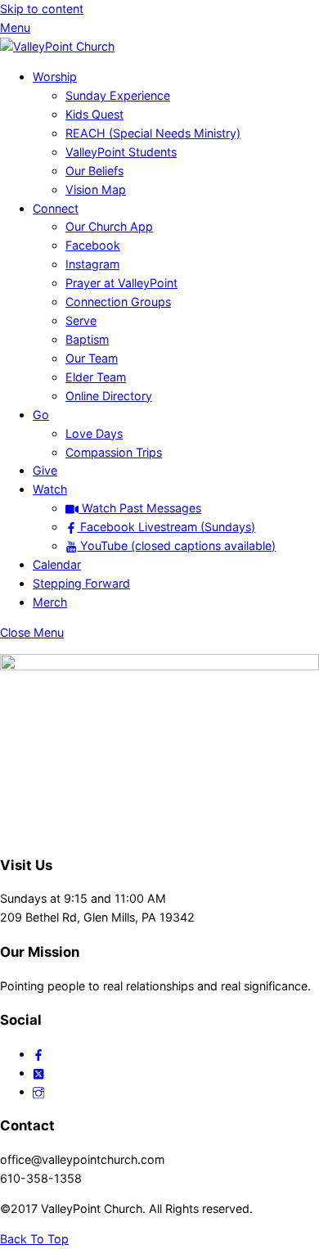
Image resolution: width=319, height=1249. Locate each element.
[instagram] (38, 1091)
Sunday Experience (117, 95)
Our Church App (109, 226)
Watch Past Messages (140, 508)
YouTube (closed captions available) (176, 545)
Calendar (57, 564)
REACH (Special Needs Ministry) (152, 133)
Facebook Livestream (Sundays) (166, 527)
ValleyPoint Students (121, 152)
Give (45, 470)
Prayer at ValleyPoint (121, 283)
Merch (50, 602)
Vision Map (95, 189)
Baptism (87, 339)
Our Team (91, 358)
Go (41, 415)
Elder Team (95, 377)
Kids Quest (94, 114)
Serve (81, 320)
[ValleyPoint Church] (57, 46)
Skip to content (41, 9)
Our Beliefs (94, 171)
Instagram (92, 264)
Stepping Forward (81, 583)
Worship (55, 76)
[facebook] (38, 1054)
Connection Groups (118, 302)
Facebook (92, 245)
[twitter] (38, 1073)
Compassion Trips (113, 452)
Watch (50, 489)
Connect (56, 208)
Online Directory (108, 396)
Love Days (94, 433)
